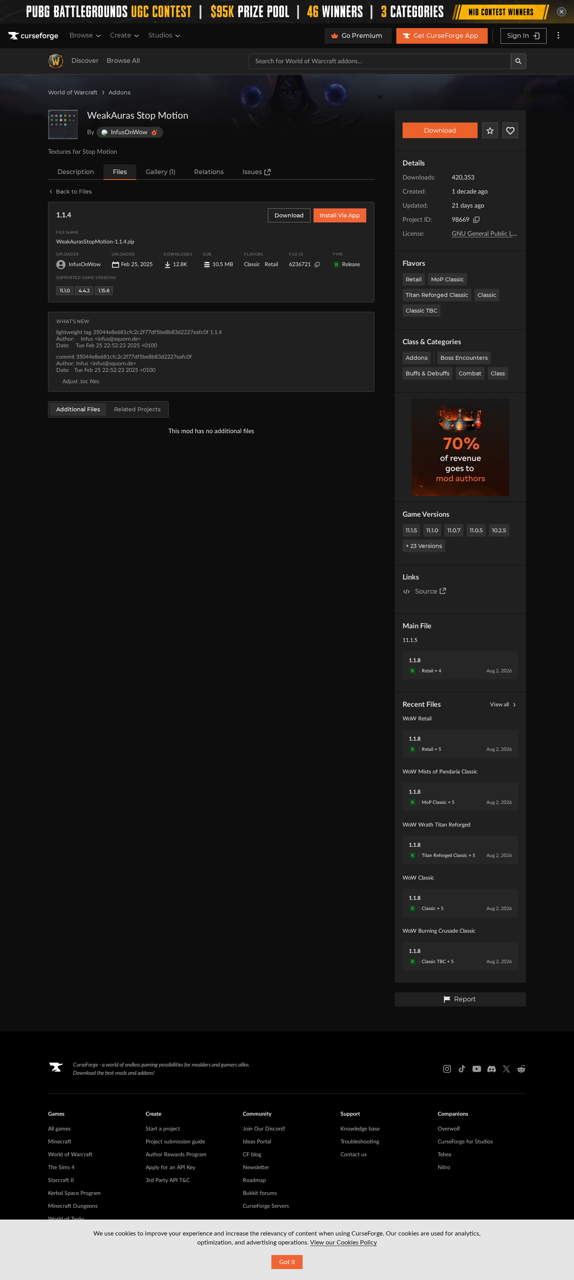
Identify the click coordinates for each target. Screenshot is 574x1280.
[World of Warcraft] (56, 61)
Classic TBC (421, 310)
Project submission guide (175, 1142)
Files (120, 172)
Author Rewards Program (176, 1154)
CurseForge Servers (266, 1206)
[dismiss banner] (561, 11)
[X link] (506, 1069)
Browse (81, 35)
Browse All (123, 60)
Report (465, 999)
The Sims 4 (61, 1167)
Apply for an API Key (170, 1167)
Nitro (444, 1167)
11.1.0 (432, 530)
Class (498, 373)
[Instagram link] (447, 1069)
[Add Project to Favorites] (490, 130)
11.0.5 (476, 530)
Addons (119, 92)
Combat (470, 373)
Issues (252, 172)
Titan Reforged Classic (437, 295)
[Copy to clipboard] (476, 220)
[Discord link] (491, 1069)
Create (120, 35)
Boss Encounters (464, 357)
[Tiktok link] (462, 1069)
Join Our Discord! (264, 1129)
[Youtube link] (476, 1069)
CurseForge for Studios (465, 1142)
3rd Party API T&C (168, 1180)
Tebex (444, 1154)
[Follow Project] (510, 130)
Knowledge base (360, 1129)
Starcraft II (61, 1180)
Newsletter (256, 1167)
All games (59, 1129)
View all (499, 705)
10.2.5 (499, 530)
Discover (85, 60)
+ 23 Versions (424, 545)
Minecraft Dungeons (73, 1206)
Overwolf (449, 1129)
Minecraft (59, 1142)
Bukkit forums (260, 1193)
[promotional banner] (287, 11)
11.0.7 (453, 530)
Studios (160, 35)
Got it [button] (287, 1262)
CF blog (252, 1154)
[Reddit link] (521, 1069)
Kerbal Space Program (74, 1193)
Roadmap (254, 1180)
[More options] (558, 36)
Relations (209, 172)
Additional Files (78, 409)
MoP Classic (447, 279)
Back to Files (74, 191)
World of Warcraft (73, 92)
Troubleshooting (359, 1142)
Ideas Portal (257, 1142)
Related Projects (137, 409)
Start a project (163, 1129)
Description (75, 172)
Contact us (353, 1154)
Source (426, 591)
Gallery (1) (160, 172)
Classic (487, 295)
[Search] (518, 61)
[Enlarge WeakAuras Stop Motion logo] (63, 124)
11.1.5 (411, 530)
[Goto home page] (34, 36)
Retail (414, 279)
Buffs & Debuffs (427, 373)
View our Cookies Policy (343, 1242)
